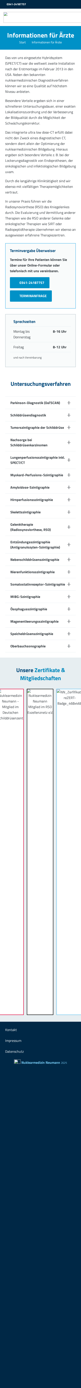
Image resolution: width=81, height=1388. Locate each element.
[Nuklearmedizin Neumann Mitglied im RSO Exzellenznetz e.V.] (25, 852)
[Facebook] (68, 4)
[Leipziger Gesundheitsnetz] (74, 4)
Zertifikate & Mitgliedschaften (42, 674)
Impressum (13, 1040)
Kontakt (11, 1029)
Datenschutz (14, 1051)
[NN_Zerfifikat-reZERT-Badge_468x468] (55, 852)
